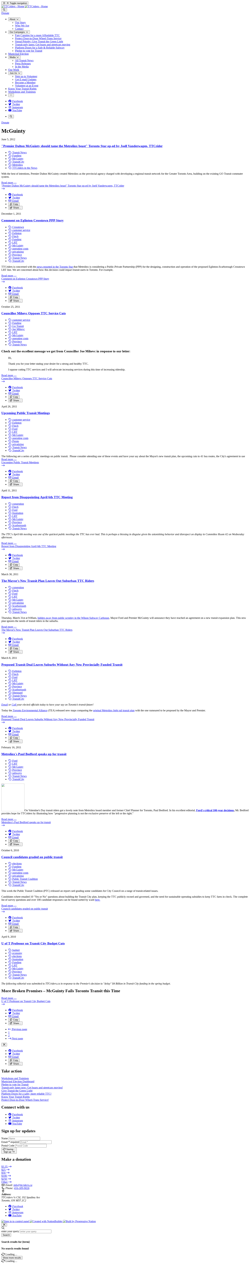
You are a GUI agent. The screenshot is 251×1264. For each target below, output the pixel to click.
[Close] (4, 1044)
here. (97, 899)
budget (16, 950)
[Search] (4, 10)
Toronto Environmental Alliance (29, 710)
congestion (18, 503)
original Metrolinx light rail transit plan (114, 710)
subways (17, 609)
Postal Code (7, 1145)
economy (17, 953)
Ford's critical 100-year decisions (215, 810)
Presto (15, 441)
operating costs (20, 248)
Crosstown (18, 227)
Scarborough (19, 525)
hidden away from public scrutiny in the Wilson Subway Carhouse (73, 617)
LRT (14, 242)
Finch (15, 236)
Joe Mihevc (18, 329)
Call (14, 704)
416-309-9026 (21, 1188)
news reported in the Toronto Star (55, 266)
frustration (17, 513)
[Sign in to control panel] (15, 1221)
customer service (21, 230)
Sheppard (17, 692)
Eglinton (17, 233)
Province (17, 254)
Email (4, 704)
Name (4, 1138)
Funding (16, 155)
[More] (11, 95)
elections (17, 863)
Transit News (19, 152)
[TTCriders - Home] (24, 6)
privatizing (18, 251)
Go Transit (18, 326)
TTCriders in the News (24, 167)
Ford (14, 428)
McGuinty (17, 158)
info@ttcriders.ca (22, 1185)
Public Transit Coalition (25, 878)
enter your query (10, 1231)
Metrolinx (17, 164)
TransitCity (18, 161)
